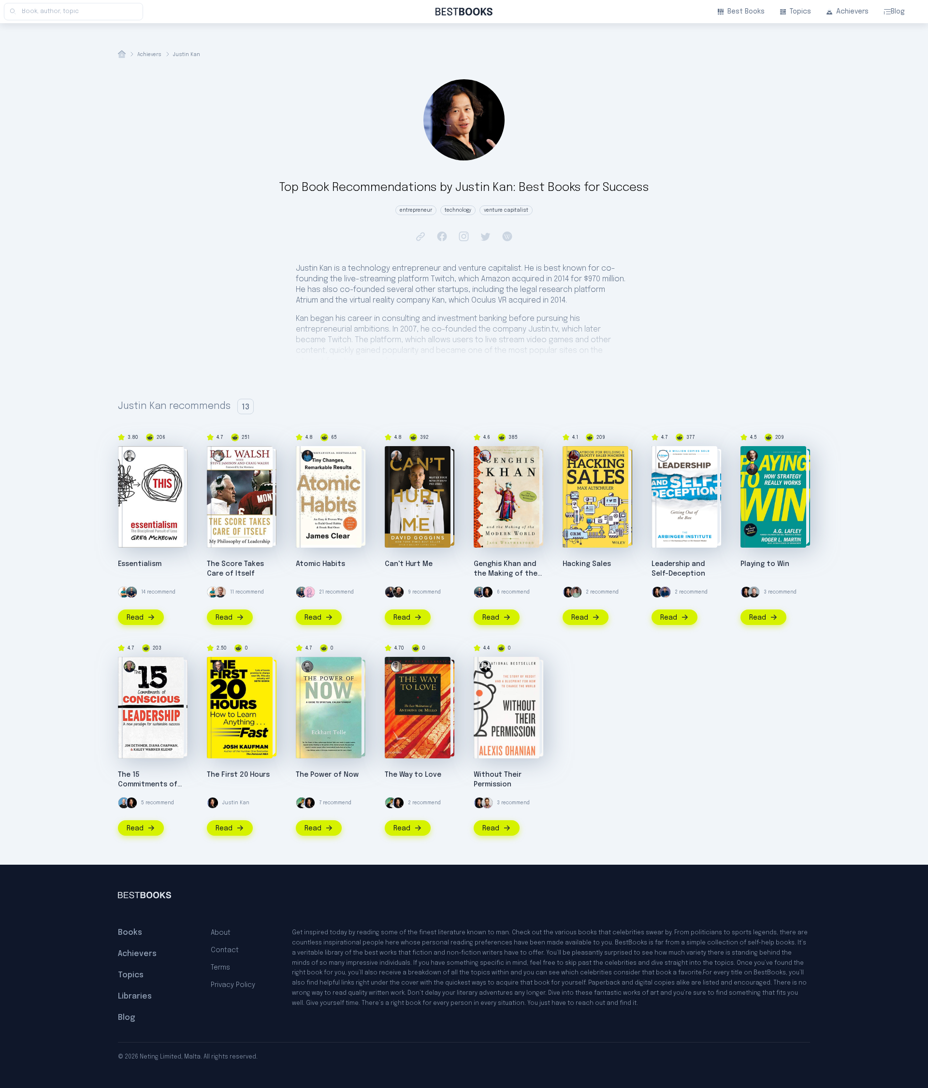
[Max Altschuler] (574, 456)
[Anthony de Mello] (396, 666)
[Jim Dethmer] (129, 666)
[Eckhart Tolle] (307, 666)
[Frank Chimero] (309, 592)
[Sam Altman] (576, 592)
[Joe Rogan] (398, 592)
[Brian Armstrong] (124, 803)
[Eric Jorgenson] (487, 803)
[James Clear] (307, 456)
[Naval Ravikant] (301, 803)
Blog (898, 11)
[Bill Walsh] (218, 456)
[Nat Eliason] (220, 592)
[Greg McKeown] (129, 456)
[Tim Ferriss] (131, 592)
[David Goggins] (396, 456)
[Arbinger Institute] (663, 456)
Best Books (746, 11)
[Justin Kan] (487, 592)
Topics (800, 11)
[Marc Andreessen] (390, 592)
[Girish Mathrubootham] (665, 592)
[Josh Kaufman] (218, 666)
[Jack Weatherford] (485, 456)
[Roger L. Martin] (752, 456)
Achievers (852, 11)
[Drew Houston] (754, 592)
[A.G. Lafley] (752, 469)
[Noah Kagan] (124, 592)
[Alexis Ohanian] (485, 666)
